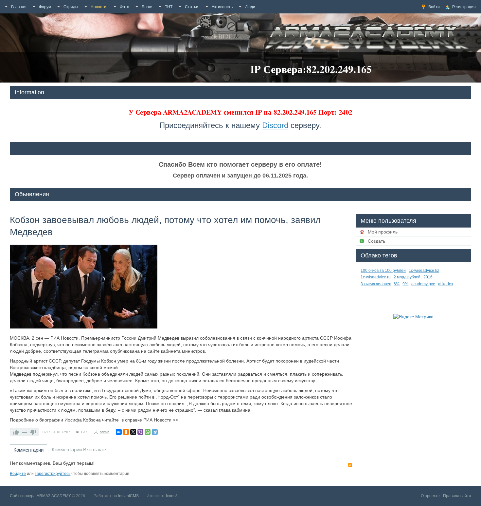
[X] (133, 432)
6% (397, 284)
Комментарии (28, 450)
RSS (349, 465)
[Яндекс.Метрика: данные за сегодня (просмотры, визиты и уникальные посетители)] (413, 317)
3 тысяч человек (376, 284)
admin (104, 432)
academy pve (423, 284)
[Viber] (140, 432)
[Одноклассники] (126, 432)
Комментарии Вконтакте (79, 449)
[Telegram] (155, 432)
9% (405, 284)
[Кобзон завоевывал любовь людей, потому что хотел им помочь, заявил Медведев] (83, 286)
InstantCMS (128, 496)
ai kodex (445, 284)
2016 (428, 277)
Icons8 (172, 496)
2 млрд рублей (407, 277)
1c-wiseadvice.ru (376, 277)
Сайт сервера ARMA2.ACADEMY (40, 496)
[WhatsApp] (148, 432)
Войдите (18, 473)
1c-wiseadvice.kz (424, 270)
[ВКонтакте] (119, 432)
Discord (275, 125)
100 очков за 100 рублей (383, 270)
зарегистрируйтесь (52, 473)
